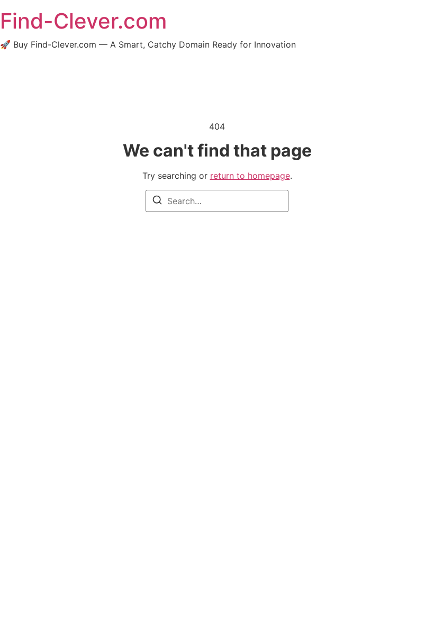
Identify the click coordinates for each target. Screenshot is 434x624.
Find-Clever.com (83, 21)
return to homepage (250, 175)
